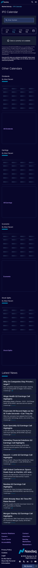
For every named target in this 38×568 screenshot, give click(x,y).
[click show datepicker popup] (33, 31)
